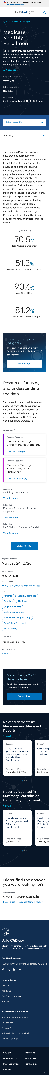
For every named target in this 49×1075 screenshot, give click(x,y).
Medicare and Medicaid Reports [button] (18, 22)
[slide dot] (22, 780)
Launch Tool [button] (24, 363)
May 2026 (7, 653)
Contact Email (9, 893)
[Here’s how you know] (24, 3)
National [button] (8, 596)
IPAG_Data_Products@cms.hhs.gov (21, 585)
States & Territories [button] (27, 596)
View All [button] (7, 736)
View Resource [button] (10, 498)
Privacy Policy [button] (8, 1028)
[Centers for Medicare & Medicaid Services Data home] (24, 12)
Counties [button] (8, 601)
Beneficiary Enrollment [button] (15, 623)
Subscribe (23, 696)
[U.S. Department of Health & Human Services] (5, 931)
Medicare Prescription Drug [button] (17, 617)
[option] (19, 758)
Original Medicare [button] (12, 607)
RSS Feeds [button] (7, 991)
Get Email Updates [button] (11, 996)
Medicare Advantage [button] (14, 612)
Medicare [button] (22, 601)
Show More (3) (24, 545)
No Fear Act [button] (7, 1022)
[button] (4, 969)
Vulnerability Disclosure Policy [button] (16, 1033)
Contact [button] (6, 985)
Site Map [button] (6, 1001)
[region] (24, 653)
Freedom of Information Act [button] (15, 1017)
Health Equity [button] (10, 628)
